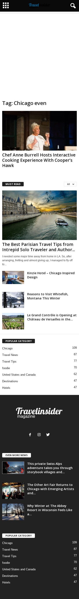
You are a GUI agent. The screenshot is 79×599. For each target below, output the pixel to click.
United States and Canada (19, 374)
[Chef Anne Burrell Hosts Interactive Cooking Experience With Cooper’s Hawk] (39, 131)
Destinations (10, 381)
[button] (72, 6)
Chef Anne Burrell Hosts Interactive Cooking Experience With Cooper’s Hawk (38, 160)
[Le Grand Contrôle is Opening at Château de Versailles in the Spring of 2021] (13, 321)
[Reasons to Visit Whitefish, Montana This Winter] (13, 300)
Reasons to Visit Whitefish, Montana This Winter (47, 296)
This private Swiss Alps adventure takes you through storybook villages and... (50, 468)
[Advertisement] (39, 53)
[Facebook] (31, 435)
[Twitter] (49, 435)
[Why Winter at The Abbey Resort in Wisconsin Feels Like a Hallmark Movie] (13, 512)
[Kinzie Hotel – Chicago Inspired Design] (13, 277)
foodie (6, 368)
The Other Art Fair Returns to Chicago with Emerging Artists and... (50, 489)
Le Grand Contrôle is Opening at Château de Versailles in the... (52, 317)
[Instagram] (40, 435)
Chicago (7, 348)
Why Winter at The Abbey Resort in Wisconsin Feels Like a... (49, 510)
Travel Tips (9, 361)
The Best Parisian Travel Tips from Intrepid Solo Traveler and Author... (38, 247)
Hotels (6, 387)
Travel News (10, 355)
